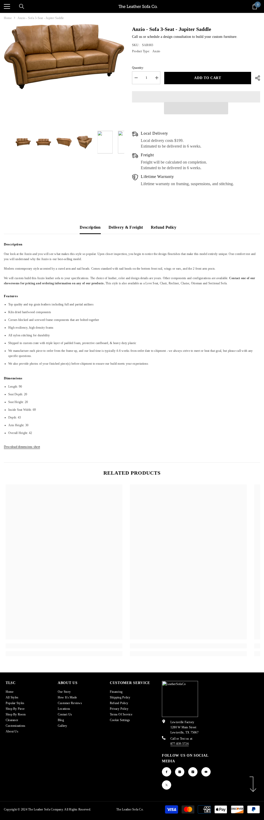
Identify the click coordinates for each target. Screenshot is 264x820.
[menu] (7, 6)
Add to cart (207, 78)
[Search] (22, 6)
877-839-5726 (179, 744)
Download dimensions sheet (22, 447)
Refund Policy (164, 227)
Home (8, 18)
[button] (196, 108)
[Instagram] (179, 771)
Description (90, 227)
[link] (64, 645)
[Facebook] (166, 771)
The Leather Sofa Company (45, 809)
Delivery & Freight (126, 227)
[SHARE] (255, 78)
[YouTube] (206, 771)
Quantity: (138, 68)
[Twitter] (166, 785)
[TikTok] (192, 771)
